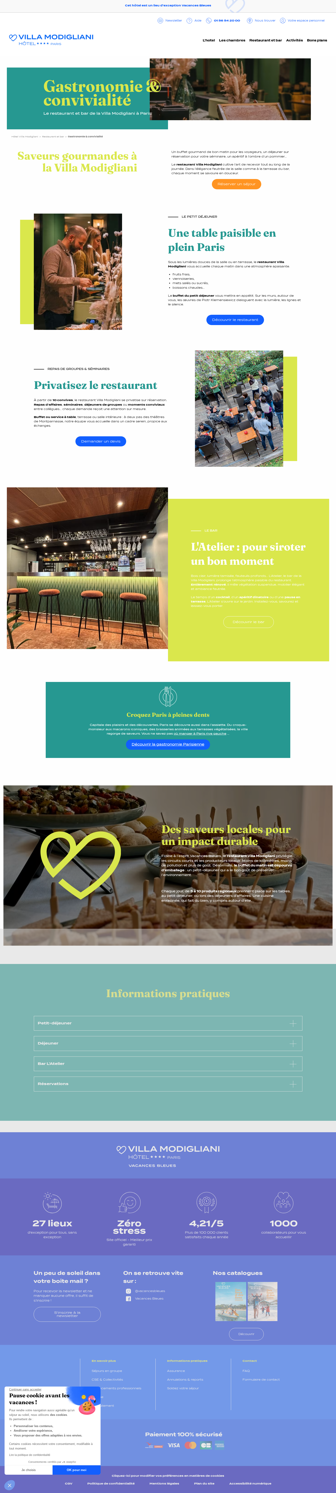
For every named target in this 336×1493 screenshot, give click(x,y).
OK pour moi (76, 1470)
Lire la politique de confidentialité (29, 1455)
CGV (68, 1483)
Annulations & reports (185, 1379)
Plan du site (204, 1483)
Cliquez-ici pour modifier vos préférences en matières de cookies (168, 1475)
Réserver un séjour (237, 184)
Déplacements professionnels (116, 1388)
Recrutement (103, 1405)
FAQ (246, 1371)
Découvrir (246, 1334)
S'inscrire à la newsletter (67, 1314)
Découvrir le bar (248, 622)
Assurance (176, 1371)
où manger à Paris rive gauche (200, 733)
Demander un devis (100, 441)
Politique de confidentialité (111, 1483)
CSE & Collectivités (107, 1379)
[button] (9, 1485)
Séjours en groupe (107, 1371)
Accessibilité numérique (250, 1483)
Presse (97, 1397)
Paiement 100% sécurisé (183, 1434)
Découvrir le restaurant (235, 320)
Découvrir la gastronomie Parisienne (168, 744)
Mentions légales (164, 1483)
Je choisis (28, 1470)
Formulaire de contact (261, 1379)
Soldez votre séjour (183, 1388)
